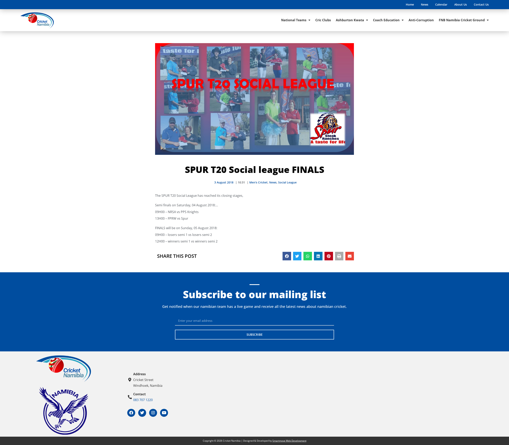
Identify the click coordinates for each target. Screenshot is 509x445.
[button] (287, 256)
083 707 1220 (143, 400)
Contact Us (481, 4)
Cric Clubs (323, 20)
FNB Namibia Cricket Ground (462, 20)
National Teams (293, 20)
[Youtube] (164, 413)
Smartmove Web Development (289, 440)
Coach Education (386, 20)
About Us (460, 4)
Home (410, 4)
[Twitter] (142, 413)
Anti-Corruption (421, 20)
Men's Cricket (258, 182)
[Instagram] (153, 413)
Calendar (441, 4)
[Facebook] (131, 413)
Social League (287, 182)
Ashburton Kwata (350, 20)
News (424, 4)
